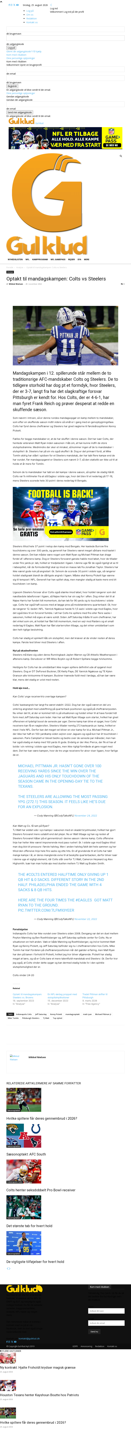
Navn (91, 1306)
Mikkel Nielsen (16, 284)
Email (91, 1318)
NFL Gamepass (58, 259)
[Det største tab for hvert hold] (65, 1207)
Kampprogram (40, 259)
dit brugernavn (13, 33)
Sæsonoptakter (13, 1110)
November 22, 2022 (86, 919)
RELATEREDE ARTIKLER (22, 1083)
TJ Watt (46, 1018)
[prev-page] (7, 1268)
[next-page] (10, 1268)
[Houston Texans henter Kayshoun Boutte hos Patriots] (65, 1385)
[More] (56, 297)
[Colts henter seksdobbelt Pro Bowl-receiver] (65, 1171)
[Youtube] (17, 5)
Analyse (19, 267)
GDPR (75, 1346)
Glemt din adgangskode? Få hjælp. (24, 51)
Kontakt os (112, 1346)
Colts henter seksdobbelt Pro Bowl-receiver (40, 1190)
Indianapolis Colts (24, 1014)
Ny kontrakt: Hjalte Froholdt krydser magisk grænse (38, 1367)
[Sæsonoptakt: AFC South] (65, 1136)
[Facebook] (9, 5)
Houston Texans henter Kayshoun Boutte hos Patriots (39, 1395)
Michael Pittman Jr (103, 1014)
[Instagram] (11, 5)
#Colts (33, 874)
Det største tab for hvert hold (29, 1226)
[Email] (41, 297)
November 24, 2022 (86, 815)
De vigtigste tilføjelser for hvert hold (35, 1262)
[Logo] (47, 233)
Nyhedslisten (15, 259)
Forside (9, 267)
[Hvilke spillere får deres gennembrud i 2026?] (65, 1100)
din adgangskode (15, 44)
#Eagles (84, 900)
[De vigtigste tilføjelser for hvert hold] (65, 1243)
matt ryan (87, 1014)
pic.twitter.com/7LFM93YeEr (46, 910)
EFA (79, 259)
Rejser (71, 259)
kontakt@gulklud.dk (29, 1338)
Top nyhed (57, 1018)
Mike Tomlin (13, 1018)
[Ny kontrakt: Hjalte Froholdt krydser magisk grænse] (65, 1358)
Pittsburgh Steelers (30, 1018)
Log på (30, 10)
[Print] (49, 297)
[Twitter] (14, 5)
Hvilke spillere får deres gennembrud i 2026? (41, 1118)
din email (11, 73)
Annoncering (86, 1346)
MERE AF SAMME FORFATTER (60, 1083)
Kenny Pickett (56, 1014)
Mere (86, 259)
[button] (121, 156)
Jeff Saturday (41, 1014)
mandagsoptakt (73, 1014)
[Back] (51, 5)
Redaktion (99, 1346)
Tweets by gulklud (56, 1286)
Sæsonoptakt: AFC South (26, 1154)
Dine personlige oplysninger (20, 58)
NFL (27, 259)
